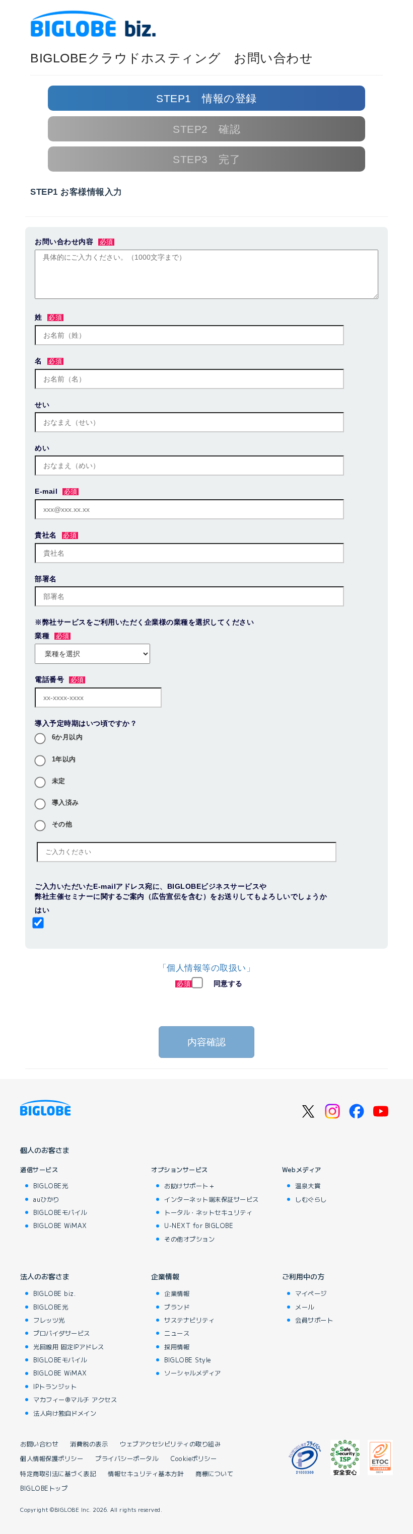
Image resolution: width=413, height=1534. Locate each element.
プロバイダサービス (61, 1333)
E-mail (46, 491)
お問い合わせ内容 (64, 242)
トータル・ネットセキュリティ (208, 1212)
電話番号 (49, 679)
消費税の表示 (89, 1444)
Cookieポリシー (193, 1458)
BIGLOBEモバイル (60, 1212)
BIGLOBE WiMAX (60, 1225)
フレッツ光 (49, 1320)
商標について (214, 1474)
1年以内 (64, 759)
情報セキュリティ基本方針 (145, 1474)
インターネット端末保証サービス (211, 1199)
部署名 (46, 579)
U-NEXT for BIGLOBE (198, 1225)
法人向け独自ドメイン (64, 1413)
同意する (228, 983)
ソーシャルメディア (192, 1372)
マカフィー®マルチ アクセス (75, 1399)
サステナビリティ (189, 1320)
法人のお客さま (45, 1276)
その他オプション (189, 1239)
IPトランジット (55, 1386)
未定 (58, 781)
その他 (62, 824)
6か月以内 (67, 737)
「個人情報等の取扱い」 (206, 968)
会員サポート (314, 1320)
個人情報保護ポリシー (51, 1458)
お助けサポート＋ (189, 1185)
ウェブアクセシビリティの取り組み (170, 1444)
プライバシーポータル (126, 1458)
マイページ (311, 1293)
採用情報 (176, 1346)
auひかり (46, 1199)
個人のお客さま (45, 1150)
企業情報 (165, 1276)
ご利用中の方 (303, 1276)
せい (42, 405)
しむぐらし (311, 1199)
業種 (42, 636)
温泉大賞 (307, 1185)
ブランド (176, 1307)
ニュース (176, 1333)
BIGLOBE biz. (54, 1293)
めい (42, 448)
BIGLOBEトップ (43, 1488)
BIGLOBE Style (187, 1359)
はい (42, 910)
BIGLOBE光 (50, 1185)
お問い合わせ (39, 1444)
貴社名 (46, 535)
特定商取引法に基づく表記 (58, 1474)
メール (304, 1307)
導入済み (65, 802)
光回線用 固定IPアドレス (68, 1346)
